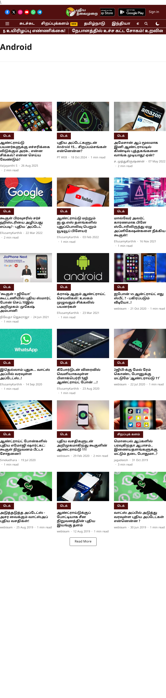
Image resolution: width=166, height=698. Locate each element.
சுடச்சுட (27, 23)
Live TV (73, 12)
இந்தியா (121, 23)
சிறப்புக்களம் (55, 23)
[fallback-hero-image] (26, 116)
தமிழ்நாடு (94, 23)
